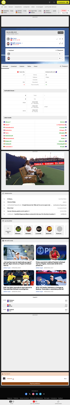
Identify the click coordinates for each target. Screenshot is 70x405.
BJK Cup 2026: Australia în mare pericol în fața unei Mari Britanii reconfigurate (18, 288)
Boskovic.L (8, 130)
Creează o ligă (8, 232)
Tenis (11, 403)
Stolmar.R (8, 144)
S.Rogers (62, 130)
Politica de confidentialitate (36, 398)
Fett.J (7, 133)
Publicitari (16, 398)
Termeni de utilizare (24, 398)
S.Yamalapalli (61, 144)
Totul (65, 13)
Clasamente (18, 7)
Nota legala (46, 398)
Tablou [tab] (29, 66)
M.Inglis (62, 146)
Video (33, 7)
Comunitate (58, 403)
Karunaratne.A (9, 138)
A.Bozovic (62, 141)
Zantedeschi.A (9, 127)
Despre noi (9, 398)
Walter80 (9, 378)
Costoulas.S (8, 146)
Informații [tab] (5, 66)
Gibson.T (7, 122)
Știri (5, 7)
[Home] (2, 7)
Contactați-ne (54, 398)
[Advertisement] (35, 22)
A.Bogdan (62, 133)
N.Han (63, 138)
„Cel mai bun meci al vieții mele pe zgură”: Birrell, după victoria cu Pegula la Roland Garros (18, 263)
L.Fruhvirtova (61, 124)
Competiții (26, 7)
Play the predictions (35, 383)
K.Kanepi (62, 127)
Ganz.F (7, 124)
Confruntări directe (50, 7)
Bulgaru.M (8, 141)
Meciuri (11, 7)
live (64, 10)
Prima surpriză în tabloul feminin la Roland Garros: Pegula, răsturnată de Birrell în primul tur (50, 263)
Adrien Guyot (7, 267)
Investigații (39, 7)
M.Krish (62, 122)
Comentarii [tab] (14, 66)
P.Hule (63, 135)
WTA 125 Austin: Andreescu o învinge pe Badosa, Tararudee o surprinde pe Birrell (50, 288)
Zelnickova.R (9, 135)
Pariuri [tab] (35, 66)
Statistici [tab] (22, 66)
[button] (54, 2)
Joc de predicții (35, 403)
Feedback (60, 398)
